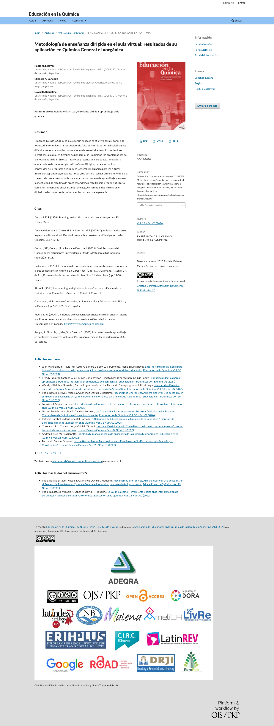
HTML (159, 141)
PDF (144, 141)
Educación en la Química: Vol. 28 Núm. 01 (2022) (87, 445)
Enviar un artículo (207, 105)
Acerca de (78, 20)
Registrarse (228, 2)
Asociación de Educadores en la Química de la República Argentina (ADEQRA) (179, 526)
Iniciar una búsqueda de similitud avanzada (77, 461)
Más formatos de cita (151, 205)
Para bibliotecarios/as (206, 55)
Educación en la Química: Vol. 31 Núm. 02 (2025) (155, 389)
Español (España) (204, 77)
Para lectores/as (203, 44)
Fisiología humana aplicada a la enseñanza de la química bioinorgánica (118, 433)
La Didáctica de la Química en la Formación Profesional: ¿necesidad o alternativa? (122, 403)
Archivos (47, 20)
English (199, 83)
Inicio (37, 32)
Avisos (62, 20)
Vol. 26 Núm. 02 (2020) (71, 32)
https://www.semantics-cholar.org (83, 323)
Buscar (238, 20)
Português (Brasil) (205, 88)
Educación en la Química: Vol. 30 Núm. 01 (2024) (147, 381)
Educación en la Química (54, 14)
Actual (33, 20)
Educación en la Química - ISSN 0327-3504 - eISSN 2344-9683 (82, 526)
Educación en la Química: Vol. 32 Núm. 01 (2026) (94, 422)
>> (60, 452)
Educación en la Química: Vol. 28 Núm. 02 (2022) (122, 495)
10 (54, 452)
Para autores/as (203, 49)
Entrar (241, 2)
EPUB (175, 141)
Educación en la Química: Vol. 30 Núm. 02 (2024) (127, 415)
